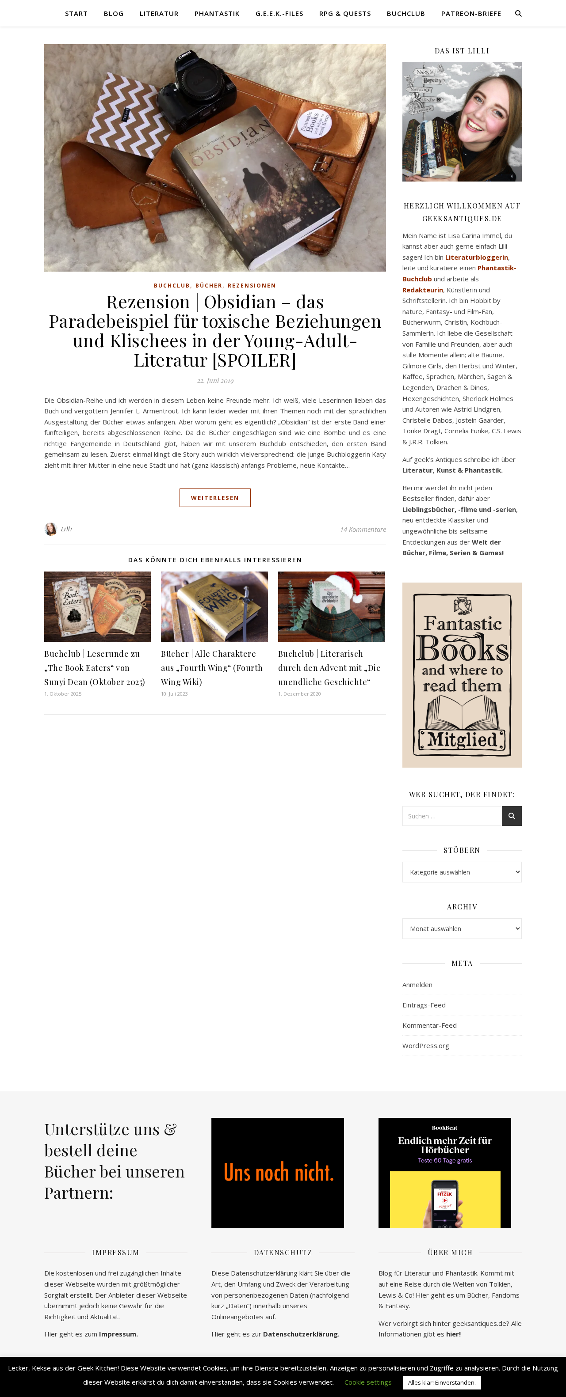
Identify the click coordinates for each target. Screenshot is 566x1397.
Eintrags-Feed (424, 1004)
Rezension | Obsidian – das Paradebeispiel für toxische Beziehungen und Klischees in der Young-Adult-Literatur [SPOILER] (215, 330)
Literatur (159, 13)
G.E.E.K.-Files (279, 13)
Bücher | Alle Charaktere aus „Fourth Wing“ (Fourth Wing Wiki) (212, 667)
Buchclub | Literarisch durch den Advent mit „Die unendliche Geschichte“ (329, 667)
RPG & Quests (345, 13)
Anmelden (417, 984)
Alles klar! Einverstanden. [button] (442, 1382)
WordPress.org (425, 1045)
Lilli (67, 529)
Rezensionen (252, 285)
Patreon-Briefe (471, 13)
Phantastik (217, 13)
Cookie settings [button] (368, 1382)
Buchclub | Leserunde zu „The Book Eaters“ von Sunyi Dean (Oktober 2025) (94, 667)
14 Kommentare (363, 529)
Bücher (208, 285)
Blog (114, 13)
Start (76, 13)
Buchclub (406, 13)
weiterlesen (215, 498)
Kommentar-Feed (429, 1025)
